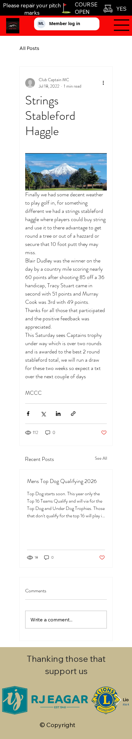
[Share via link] (73, 414)
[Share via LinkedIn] (58, 414)
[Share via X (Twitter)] (43, 414)
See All (101, 458)
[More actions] (103, 83)
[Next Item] (118, 700)
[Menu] (117, 25)
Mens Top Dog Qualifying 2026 (62, 481)
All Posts (29, 48)
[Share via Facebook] (28, 414)
